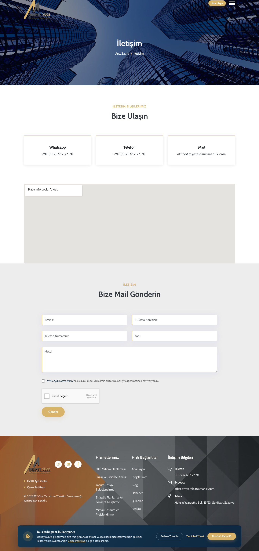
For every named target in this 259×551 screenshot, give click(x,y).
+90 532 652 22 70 (186, 475)
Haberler (137, 493)
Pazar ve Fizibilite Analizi (111, 477)
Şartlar (94, 397)
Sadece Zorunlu (170, 536)
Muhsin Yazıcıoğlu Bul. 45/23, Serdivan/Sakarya (204, 502)
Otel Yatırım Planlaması (111, 469)
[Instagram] (58, 464)
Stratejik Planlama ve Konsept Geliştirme (109, 500)
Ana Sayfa (122, 53)
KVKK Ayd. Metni (37, 481)
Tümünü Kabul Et (222, 536)
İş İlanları (137, 501)
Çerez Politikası (36, 487)
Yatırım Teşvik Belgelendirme (105, 487)
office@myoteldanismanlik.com (201, 154)
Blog (135, 485)
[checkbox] (70, 396)
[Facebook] (78, 464)
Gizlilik (89, 397)
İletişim (136, 509)
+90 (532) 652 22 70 (58, 154)
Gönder (53, 412)
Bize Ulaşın (217, 3)
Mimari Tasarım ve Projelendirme (107, 512)
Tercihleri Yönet (195, 536)
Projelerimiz (139, 477)
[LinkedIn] (68, 464)
